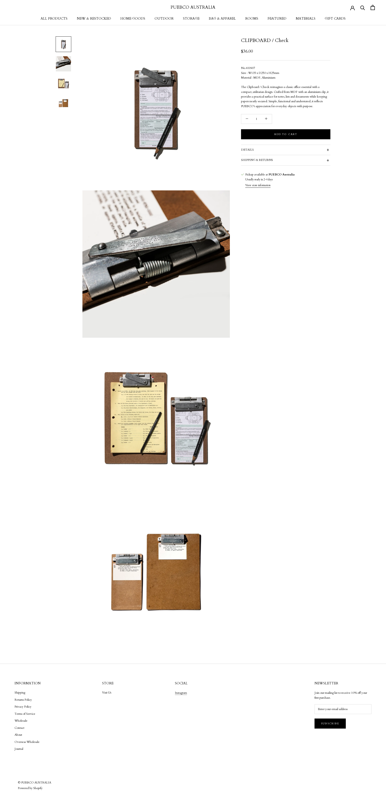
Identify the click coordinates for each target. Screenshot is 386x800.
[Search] (362, 7)
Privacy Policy (23, 707)
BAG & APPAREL (222, 18)
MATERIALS (305, 18)
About (18, 735)
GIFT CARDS (335, 18)
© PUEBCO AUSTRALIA (34, 783)
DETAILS (247, 150)
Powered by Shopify (30, 788)
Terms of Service (25, 714)
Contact (19, 728)
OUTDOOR (164, 18)
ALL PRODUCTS (54, 18)
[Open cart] (373, 7)
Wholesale (21, 721)
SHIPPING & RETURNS (257, 160)
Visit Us (106, 693)
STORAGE (191, 18)
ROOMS (251, 18)
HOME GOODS (132, 18)
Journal (19, 749)
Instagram (181, 693)
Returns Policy (23, 700)
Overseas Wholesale (27, 742)
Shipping (20, 693)
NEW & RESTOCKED (94, 18)
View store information (258, 185)
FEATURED (277, 18)
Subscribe (330, 723)
